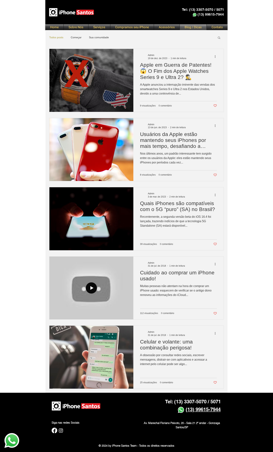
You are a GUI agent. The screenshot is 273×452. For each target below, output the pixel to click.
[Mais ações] (216, 56)
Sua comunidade (99, 37)
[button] (99, 27)
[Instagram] (61, 430)
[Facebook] (54, 430)
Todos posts (56, 37)
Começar (76, 37)
